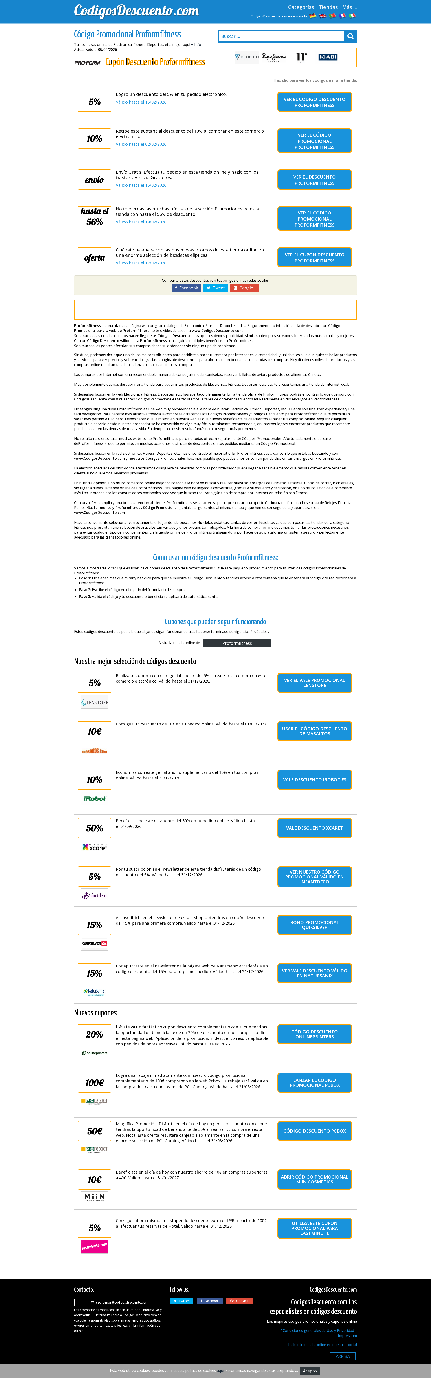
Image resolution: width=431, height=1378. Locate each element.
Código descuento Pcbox (315, 1131)
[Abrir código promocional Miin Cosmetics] (94, 1198)
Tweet (218, 287)
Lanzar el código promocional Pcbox (315, 1082)
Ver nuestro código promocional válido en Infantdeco (314, 877)
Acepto (310, 1371)
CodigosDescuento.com (136, 10)
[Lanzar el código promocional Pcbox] (94, 1101)
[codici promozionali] (352, 15)
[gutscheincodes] (312, 15)
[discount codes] (322, 15)
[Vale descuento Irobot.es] (94, 798)
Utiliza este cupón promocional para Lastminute (314, 1228)
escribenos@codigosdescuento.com (121, 1302)
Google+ (246, 287)
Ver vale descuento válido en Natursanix (314, 973)
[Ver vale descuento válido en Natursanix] (94, 992)
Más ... (349, 7)
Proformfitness (237, 643)
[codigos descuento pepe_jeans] (274, 57)
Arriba (343, 1356)
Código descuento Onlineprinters (314, 1034)
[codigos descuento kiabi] (327, 57)
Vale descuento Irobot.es (314, 780)
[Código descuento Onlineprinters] (94, 1053)
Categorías (301, 7)
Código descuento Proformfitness (320, 102)
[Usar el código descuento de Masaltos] (94, 750)
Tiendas (328, 7)
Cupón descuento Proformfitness (320, 258)
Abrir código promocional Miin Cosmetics (314, 1179)
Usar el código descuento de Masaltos (314, 731)
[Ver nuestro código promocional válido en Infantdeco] (94, 895)
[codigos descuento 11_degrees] (300, 57)
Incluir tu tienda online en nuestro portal (322, 1344)
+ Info (196, 44)
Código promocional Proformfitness (315, 141)
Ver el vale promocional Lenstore (314, 682)
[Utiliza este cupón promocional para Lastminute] (94, 1247)
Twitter (183, 1301)
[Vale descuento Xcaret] (94, 847)
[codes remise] (342, 15)
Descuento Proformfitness (315, 180)
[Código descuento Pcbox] (94, 1150)
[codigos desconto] (332, 15)
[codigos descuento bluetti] (247, 57)
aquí (220, 1370)
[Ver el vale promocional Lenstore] (94, 702)
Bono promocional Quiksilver (314, 924)
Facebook (187, 287)
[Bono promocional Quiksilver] (94, 944)
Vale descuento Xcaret (314, 828)
